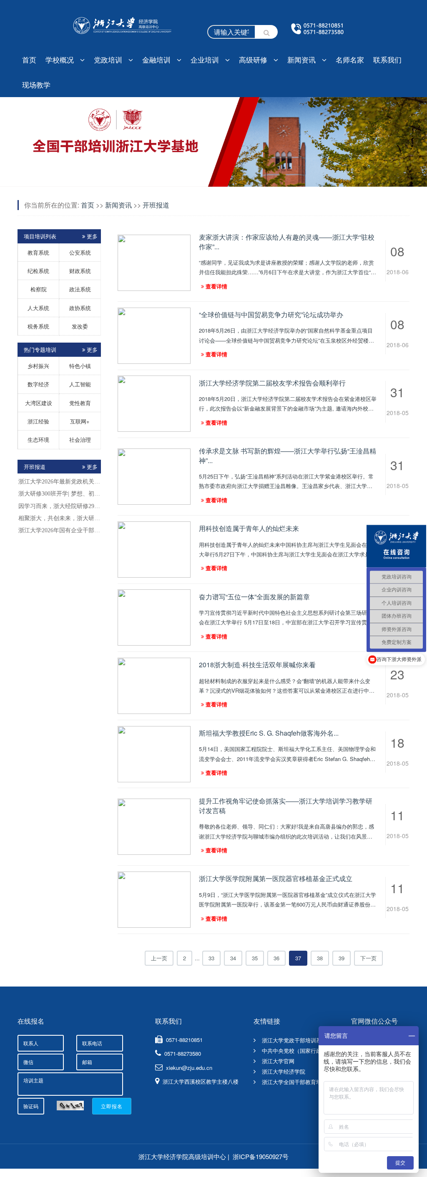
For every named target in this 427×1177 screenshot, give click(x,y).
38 (320, 958)
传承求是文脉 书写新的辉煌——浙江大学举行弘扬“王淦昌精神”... (287, 455)
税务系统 (38, 326)
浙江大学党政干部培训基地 (294, 1040)
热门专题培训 (61, 349)
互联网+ (80, 421)
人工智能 (80, 384)
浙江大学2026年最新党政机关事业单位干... (59, 481)
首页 (29, 59)
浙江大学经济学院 (283, 1071)
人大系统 (38, 308)
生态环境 (38, 439)
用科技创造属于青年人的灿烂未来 (249, 528)
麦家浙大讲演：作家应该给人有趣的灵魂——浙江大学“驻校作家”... (286, 241)
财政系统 (80, 271)
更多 (92, 467)
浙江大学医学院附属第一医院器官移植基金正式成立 (275, 878)
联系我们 (387, 59)
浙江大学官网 (278, 1061)
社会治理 (80, 439)
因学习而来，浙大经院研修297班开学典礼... (59, 506)
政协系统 (80, 308)
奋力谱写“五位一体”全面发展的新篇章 (254, 596)
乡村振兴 (38, 366)
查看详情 (216, 286)
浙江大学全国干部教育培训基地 (300, 1082)
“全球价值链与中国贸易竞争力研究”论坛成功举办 (271, 314)
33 (211, 958)
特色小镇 (80, 366)
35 (255, 958)
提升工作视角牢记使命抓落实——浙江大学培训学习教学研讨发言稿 (285, 805)
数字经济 (38, 384)
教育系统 (38, 252)
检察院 (38, 289)
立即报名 (112, 1105)
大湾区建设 (38, 403)
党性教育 (80, 403)
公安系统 (80, 252)
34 (233, 958)
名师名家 (350, 59)
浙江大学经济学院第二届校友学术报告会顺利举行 (272, 383)
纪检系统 (38, 271)
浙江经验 (38, 421)
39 (341, 958)
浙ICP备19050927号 (261, 1156)
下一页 (368, 958)
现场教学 (36, 84)
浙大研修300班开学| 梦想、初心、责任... (59, 494)
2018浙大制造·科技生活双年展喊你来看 (257, 664)
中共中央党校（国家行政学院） (300, 1050)
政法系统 (80, 289)
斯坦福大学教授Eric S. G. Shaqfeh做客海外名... (269, 733)
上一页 (159, 958)
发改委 (80, 326)
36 (276, 958)
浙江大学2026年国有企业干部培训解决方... (59, 530)
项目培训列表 (61, 236)
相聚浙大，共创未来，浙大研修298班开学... (59, 518)
